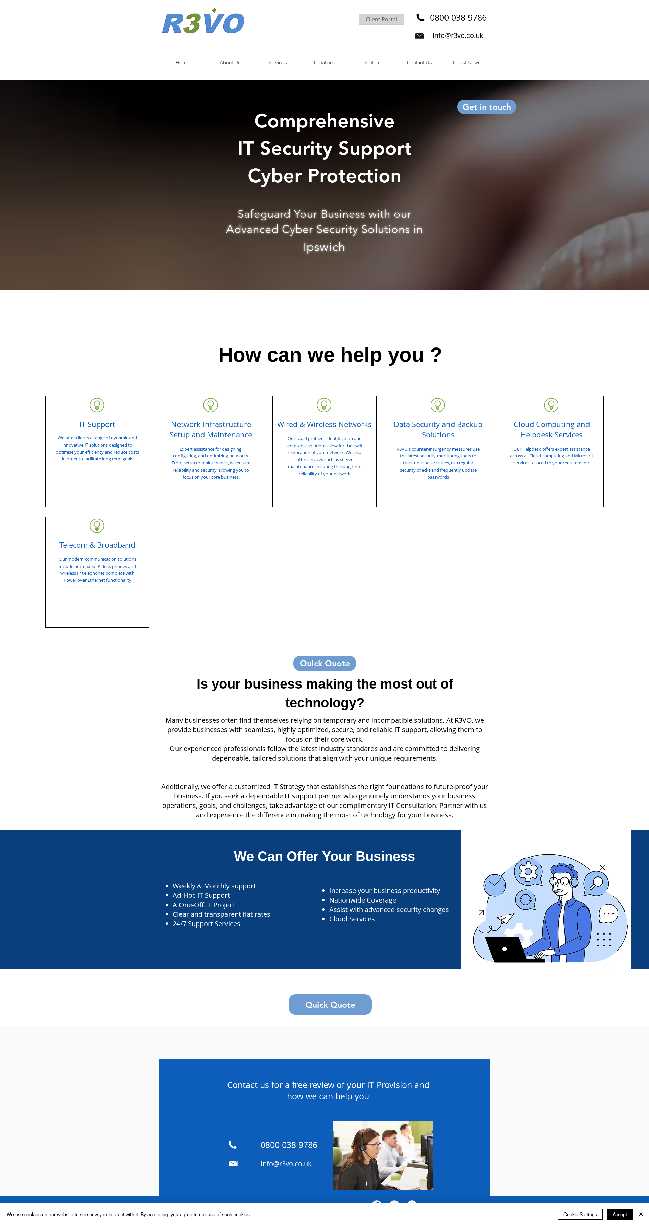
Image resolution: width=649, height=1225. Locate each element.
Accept (619, 1214)
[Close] (641, 1214)
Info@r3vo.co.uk (286, 1163)
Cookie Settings (580, 1214)
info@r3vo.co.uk (458, 35)
